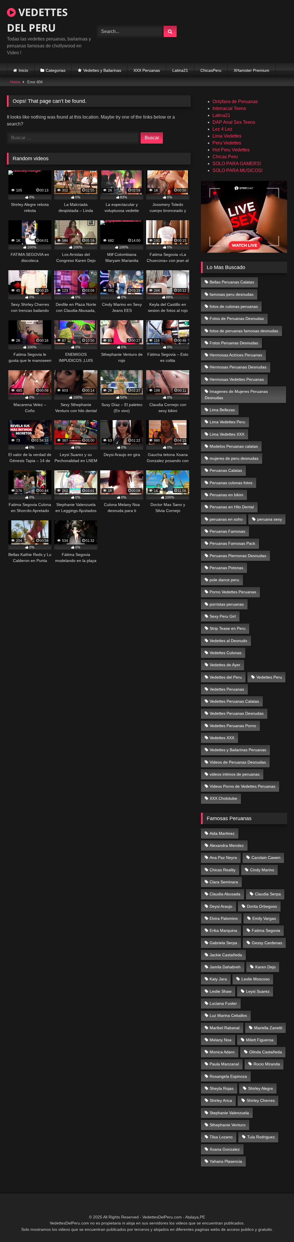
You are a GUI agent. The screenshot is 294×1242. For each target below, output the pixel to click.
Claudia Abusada (225, 894)
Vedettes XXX (222, 737)
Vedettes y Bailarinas (102, 70)
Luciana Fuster (223, 1003)
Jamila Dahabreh (225, 967)
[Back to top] (276, 1225)
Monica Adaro (222, 1052)
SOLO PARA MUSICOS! (237, 170)
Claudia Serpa (268, 894)
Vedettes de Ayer (225, 664)
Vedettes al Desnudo (228, 640)
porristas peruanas (227, 604)
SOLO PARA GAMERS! (236, 163)
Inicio (23, 70)
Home (15, 82)
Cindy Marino (262, 870)
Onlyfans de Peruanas (235, 101)
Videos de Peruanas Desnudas (238, 762)
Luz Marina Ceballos (228, 1015)
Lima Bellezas (222, 409)
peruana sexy (269, 519)
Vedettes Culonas (225, 652)
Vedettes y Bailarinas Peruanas (238, 749)
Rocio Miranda (267, 1064)
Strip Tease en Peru (227, 628)
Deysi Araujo (221, 906)
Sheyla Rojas (221, 1088)
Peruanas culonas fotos (231, 482)
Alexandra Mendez (227, 845)
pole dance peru (224, 579)
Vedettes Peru (269, 677)
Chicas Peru (225, 156)
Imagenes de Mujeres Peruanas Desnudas (236, 394)
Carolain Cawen (266, 857)
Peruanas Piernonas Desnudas (238, 555)
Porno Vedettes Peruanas (233, 592)
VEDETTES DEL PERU (37, 20)
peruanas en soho (226, 519)
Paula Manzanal (224, 1064)
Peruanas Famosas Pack (232, 543)
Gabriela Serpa (223, 942)
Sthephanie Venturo (227, 1125)
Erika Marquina (223, 930)
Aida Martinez (222, 833)
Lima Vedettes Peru (227, 422)
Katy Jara (218, 979)
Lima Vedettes (226, 136)
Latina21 (180, 70)
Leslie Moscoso (255, 979)
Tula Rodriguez (261, 1137)
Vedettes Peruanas (227, 689)
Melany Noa (220, 1040)
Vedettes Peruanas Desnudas (237, 713)
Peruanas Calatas (226, 470)
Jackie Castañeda (226, 955)
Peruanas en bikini (226, 494)
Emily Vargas (264, 918)
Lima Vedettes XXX (227, 434)
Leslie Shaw (220, 991)
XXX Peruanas (147, 70)
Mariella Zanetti (268, 1027)
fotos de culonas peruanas (234, 306)
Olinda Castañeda (265, 1052)
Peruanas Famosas (227, 531)
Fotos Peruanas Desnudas (234, 343)
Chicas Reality (222, 870)
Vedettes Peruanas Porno (233, 725)
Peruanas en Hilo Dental (232, 507)
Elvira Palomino (224, 918)
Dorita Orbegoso (262, 906)
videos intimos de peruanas (235, 774)
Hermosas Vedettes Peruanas (237, 379)
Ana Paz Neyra (223, 857)
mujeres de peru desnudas (234, 458)
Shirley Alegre (260, 1088)
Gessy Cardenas (267, 942)
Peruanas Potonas (226, 567)
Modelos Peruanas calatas (234, 446)
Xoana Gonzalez (225, 1149)
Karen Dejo (265, 967)
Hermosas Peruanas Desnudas (238, 367)
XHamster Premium (251, 70)
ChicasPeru (210, 70)
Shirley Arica (221, 1100)
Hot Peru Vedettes (230, 149)
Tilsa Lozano (221, 1137)
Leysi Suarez (258, 991)
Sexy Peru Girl (223, 616)
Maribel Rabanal (224, 1027)
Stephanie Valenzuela (229, 1112)
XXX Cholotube (223, 798)
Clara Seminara (224, 882)
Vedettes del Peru (226, 677)
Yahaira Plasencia (226, 1161)
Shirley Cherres (261, 1100)
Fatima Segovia (266, 930)
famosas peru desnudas (232, 294)
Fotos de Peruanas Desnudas (237, 318)
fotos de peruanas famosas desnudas (244, 331)
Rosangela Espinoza (228, 1076)
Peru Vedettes (226, 142)
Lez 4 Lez (222, 129)
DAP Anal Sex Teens (233, 122)
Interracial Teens (229, 108)
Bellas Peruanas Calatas (232, 282)
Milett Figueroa (259, 1040)
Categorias (55, 70)
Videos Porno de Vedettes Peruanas (242, 786)
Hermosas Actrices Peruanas (236, 355)
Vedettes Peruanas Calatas (234, 701)
